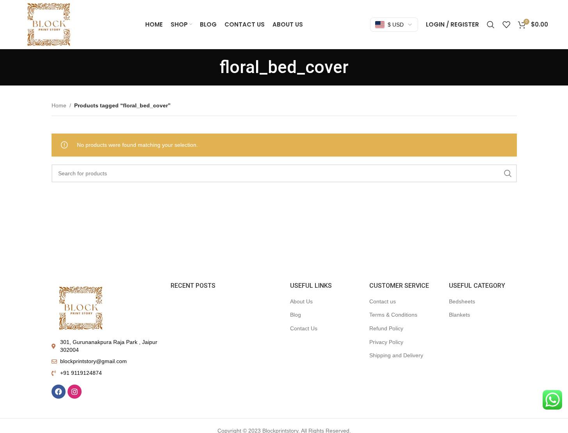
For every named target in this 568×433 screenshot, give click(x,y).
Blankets (459, 315)
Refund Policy (386, 328)
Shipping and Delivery (396, 355)
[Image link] (81, 307)
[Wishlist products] (506, 24)
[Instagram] (75, 392)
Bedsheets (462, 301)
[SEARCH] (508, 173)
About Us (301, 301)
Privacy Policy (386, 342)
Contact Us (303, 328)
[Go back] (210, 67)
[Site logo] (49, 24)
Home (59, 105)
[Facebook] (59, 392)
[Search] (491, 24)
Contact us (382, 301)
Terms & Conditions (393, 315)
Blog (295, 315)
